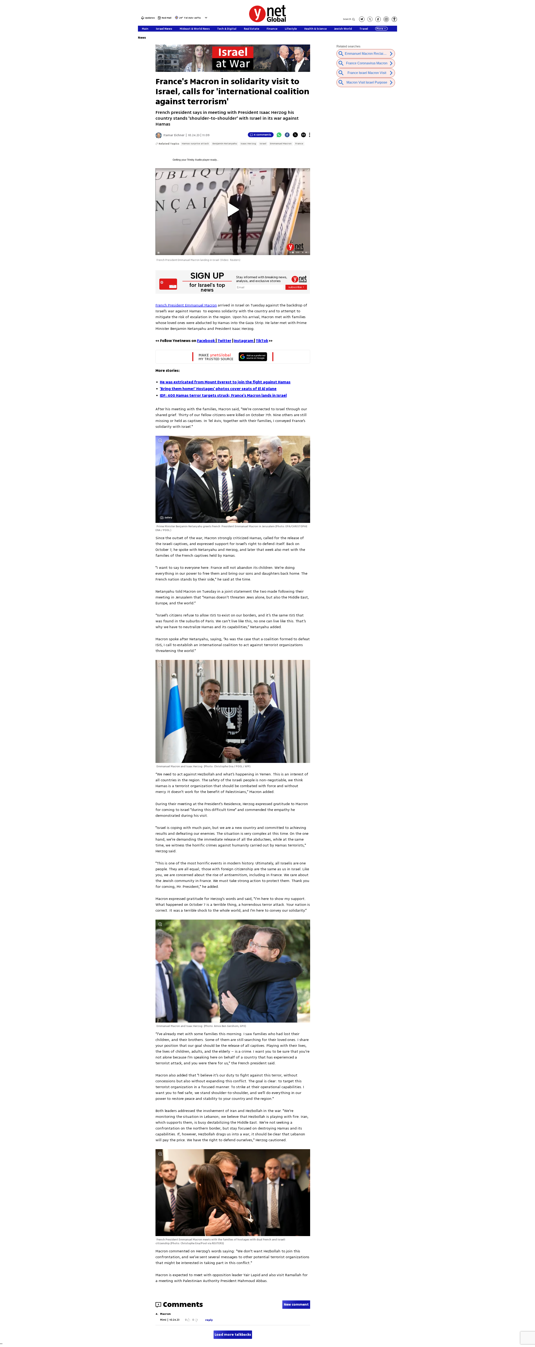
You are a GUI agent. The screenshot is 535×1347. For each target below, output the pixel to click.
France (299, 143)
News (142, 38)
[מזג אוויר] (177, 19)
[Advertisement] (503, 62)
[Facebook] (287, 134)
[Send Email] (303, 134)
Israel (263, 143)
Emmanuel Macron (281, 143)
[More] (309, 134)
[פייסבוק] (378, 19)
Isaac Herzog (248, 143)
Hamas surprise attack (195, 143)
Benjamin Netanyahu (225, 143)
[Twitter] (295, 134)
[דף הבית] (267, 21)
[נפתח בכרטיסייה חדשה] (361, 19)
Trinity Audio (194, 159)
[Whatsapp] (279, 134)
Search (347, 19)
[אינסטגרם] (386, 19)
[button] (205, 17)
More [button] (379, 28)
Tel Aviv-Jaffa (192, 18)
